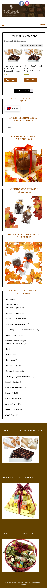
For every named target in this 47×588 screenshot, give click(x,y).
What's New (10, 415)
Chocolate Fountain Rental (15, 324)
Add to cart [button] (10, 80)
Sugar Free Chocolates (14, 387)
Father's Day (11, 354)
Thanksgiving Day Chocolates (18, 376)
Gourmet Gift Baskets (15, 313)
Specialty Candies (12, 382)
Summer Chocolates (14, 371)
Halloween (10, 360)
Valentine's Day (11, 404)
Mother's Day (11, 365)
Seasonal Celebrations (23, 35)
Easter (8, 349)
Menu (42, 24)
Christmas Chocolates (15, 343)
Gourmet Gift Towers (14, 318)
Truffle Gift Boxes (12, 398)
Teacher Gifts (10, 393)
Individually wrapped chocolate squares (20, 329)
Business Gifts (11, 305)
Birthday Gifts (10, 299)
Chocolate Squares (13, 308)
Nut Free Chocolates (13, 335)
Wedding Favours (12, 409)
